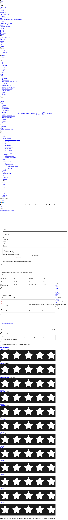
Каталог (4, 136)
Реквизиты (56, 294)
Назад (4, 135)
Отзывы (4, 68)
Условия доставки (57, 293)
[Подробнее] (67, 212)
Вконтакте (3, 57)
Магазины (56, 292)
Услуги (56, 285)
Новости (4, 67)
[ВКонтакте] (0, 202)
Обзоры (56, 295)
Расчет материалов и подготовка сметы (6, 316)
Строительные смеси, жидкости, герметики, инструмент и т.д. (12, 140)
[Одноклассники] (1, 202)
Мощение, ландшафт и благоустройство (9, 156)
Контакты (4, 69)
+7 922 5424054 (2, 72)
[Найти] (0, 3)
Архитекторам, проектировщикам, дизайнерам (7, 323)
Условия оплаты (5, 65)
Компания (56, 286)
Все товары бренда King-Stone (60, 279)
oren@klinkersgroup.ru (3, 55)
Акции (56, 284)
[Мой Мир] (2, 202)
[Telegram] (3, 202)
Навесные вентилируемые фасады (9, 162)
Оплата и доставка (5, 177)
